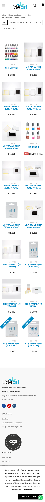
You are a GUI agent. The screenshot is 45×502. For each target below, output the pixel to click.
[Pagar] (13, 59)
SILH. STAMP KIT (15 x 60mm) (12, 265)
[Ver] (10, 59)
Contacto (6, 419)
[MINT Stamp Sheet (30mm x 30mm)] (11, 210)
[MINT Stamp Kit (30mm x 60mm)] (33, 92)
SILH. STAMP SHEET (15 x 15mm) (33, 344)
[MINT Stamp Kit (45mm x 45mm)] (11, 92)
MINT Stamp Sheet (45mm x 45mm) (33, 226)
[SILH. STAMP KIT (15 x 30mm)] (11, 289)
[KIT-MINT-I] (33, 131)
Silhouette (12, 64)
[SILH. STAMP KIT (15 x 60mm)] (11, 249)
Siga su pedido (8, 457)
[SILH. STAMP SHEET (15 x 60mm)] (33, 249)
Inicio (4, 15)
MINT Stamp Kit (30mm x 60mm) (33, 108)
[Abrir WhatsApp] (40, 497)
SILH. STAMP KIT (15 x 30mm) (12, 305)
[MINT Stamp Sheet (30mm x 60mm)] (33, 170)
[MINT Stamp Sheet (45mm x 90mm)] (11, 131)
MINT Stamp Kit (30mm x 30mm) (11, 187)
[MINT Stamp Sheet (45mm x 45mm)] (33, 210)
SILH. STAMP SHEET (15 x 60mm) (33, 265)
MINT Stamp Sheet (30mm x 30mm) (11, 226)
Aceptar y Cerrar (30, 496)
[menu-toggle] (3, 5)
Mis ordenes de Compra (12, 423)
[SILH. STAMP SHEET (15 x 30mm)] (11, 328)
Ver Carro (6, 461)
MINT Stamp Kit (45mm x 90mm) (33, 68)
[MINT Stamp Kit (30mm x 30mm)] (11, 170)
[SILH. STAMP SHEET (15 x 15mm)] (33, 328)
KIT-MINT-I (33, 147)
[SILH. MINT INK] (11, 52)
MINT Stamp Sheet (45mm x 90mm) (11, 147)
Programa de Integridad (12, 427)
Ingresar (5, 465)
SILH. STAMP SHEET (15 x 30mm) (11, 344)
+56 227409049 (11, 392)
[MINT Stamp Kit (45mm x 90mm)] (33, 52)
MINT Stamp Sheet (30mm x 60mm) (33, 187)
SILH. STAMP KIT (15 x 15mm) (33, 305)
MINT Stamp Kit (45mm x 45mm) (11, 108)
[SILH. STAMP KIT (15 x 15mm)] (33, 289)
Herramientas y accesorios (19, 15)
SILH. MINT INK (11, 68)
